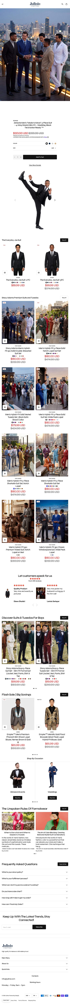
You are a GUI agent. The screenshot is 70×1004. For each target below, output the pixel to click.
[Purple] (50, 486)
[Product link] (18, 265)
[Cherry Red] (53, 420)
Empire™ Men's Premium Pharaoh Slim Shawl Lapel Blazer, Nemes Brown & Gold (18, 737)
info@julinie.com (8, 979)
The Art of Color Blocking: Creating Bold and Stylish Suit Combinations (51, 833)
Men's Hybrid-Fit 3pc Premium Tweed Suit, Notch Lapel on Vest (18, 550)
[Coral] (54, 420)
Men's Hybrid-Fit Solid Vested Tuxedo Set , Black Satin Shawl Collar (18, 417)
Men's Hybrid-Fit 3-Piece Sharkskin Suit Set (52, 482)
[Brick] (25, 678)
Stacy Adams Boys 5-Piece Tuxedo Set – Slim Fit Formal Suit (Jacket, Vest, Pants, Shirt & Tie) (52, 672)
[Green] (21, 356)
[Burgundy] (17, 282)
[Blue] (22, 282)
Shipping (15, 135)
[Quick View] (5, 272)
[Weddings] (52, 781)
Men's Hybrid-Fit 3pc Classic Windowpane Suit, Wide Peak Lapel (52, 550)
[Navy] (14, 282)
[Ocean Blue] (14, 488)
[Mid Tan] (16, 356)
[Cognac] (22, 488)
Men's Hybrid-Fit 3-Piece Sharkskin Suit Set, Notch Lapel (18, 483)
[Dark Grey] (48, 420)
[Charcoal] (24, 282)
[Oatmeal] (20, 488)
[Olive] (19, 488)
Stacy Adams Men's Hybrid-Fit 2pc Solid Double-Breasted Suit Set (18, 351)
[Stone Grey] (15, 488)
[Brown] (19, 555)
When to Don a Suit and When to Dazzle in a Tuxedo (17, 833)
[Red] (20, 422)
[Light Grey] (19, 282)
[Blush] (56, 420)
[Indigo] (14, 356)
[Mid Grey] (15, 282)
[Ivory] (24, 422)
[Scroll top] (67, 1001)
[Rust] (52, 486)
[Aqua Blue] (47, 486)
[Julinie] (35, 4)
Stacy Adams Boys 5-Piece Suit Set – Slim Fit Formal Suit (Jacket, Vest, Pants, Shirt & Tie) (18, 672)
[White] (18, 356)
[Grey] (52, 353)
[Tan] (20, 282)
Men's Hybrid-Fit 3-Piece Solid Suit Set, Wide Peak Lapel (52, 415)
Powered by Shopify (14, 995)
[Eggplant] (51, 420)
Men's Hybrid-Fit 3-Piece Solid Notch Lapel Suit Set (52, 349)
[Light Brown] (23, 356)
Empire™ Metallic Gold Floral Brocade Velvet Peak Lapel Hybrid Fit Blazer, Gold (52, 737)
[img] (35, 579)
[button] (4, 4)
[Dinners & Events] (18, 781)
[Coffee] (48, 486)
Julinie (7, 995)
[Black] (12, 282)
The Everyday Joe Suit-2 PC (18, 280)
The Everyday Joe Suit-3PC (52, 280)
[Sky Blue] (57, 420)
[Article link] (18, 821)
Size (14, 148)
